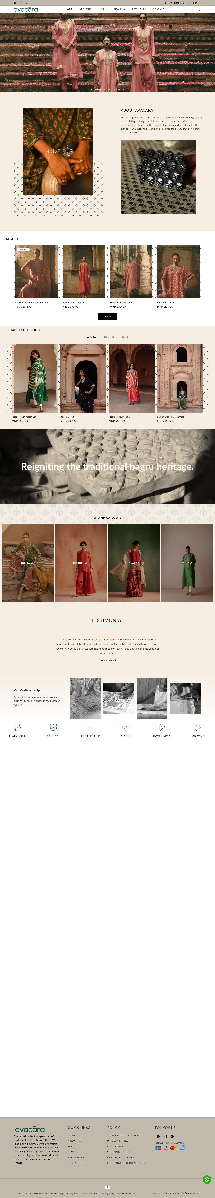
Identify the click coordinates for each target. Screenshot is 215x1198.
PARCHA (91, 337)
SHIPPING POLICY (118, 1152)
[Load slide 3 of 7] (102, 89)
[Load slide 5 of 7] (114, 89)
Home (72, 1135)
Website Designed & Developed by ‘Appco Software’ (177, 1193)
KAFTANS (187, 562)
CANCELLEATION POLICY (123, 1157)
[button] (102, 9)
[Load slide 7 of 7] (123, 89)
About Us (74, 1141)
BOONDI (109, 337)
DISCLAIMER (115, 1146)
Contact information (126, 1193)
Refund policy (57, 1193)
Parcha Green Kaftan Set (24, 417)
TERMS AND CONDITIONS (124, 1135)
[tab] (91, 337)
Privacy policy (73, 1193)
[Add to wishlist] (54, 249)
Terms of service (89, 1193)
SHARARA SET (134, 562)
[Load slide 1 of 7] (91, 89)
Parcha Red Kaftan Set (120, 417)
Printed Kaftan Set (166, 302)
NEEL (125, 337)
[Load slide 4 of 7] (109, 89)
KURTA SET (28, 562)
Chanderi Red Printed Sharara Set (31, 302)
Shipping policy (107, 1193)
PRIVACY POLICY (118, 1141)
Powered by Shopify (39, 1194)
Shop (71, 1146)
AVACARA (25, 1194)
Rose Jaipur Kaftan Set (121, 302)
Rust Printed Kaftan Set (74, 302)
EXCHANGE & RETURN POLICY (126, 1163)
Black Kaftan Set (68, 417)
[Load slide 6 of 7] (119, 89)
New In (73, 1152)
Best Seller (76, 1157)
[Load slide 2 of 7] (96, 89)
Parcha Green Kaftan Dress (170, 417)
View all (107, 316)
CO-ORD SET (81, 562)
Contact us (76, 1163)
